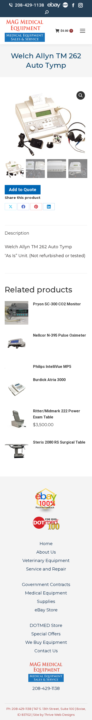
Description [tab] (17, 233)
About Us (46, 552)
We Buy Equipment (46, 642)
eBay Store (46, 610)
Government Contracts (46, 584)
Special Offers (46, 634)
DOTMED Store (46, 625)
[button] (80, 95)
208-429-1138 (29, 5)
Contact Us (46, 650)
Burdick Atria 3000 (49, 380)
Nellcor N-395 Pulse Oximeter (59, 335)
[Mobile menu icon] (82, 30)
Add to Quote (22, 189)
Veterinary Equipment (46, 560)
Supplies (46, 601)
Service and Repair (46, 569)
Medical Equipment (46, 593)
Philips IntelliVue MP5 (52, 366)
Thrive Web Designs (59, 714)
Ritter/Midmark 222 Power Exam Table (56, 414)
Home (46, 543)
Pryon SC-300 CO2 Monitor (57, 304)
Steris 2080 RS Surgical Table (59, 442)
